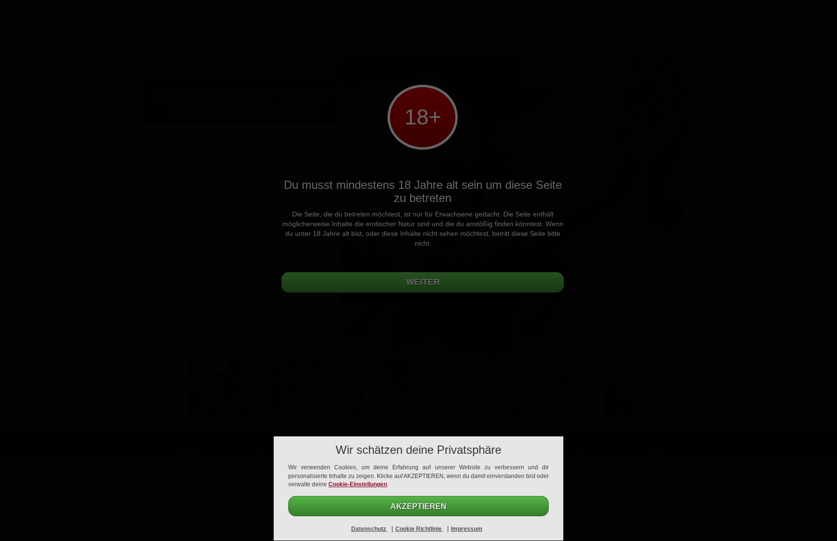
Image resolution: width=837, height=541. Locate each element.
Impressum (466, 529)
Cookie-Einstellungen (357, 484)
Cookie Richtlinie (419, 529)
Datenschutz (369, 529)
